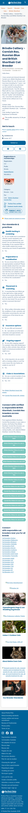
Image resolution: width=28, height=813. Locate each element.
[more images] (24, 27)
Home (3, 8)
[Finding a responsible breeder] (14, 690)
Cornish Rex (7, 200)
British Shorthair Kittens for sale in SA (14, 457)
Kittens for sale (6, 753)
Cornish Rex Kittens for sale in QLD (14, 510)
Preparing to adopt (7, 768)
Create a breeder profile (9, 780)
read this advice (10, 130)
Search (10, 8)
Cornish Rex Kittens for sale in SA (14, 500)
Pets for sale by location (9, 759)
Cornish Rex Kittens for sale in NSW (14, 486)
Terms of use (6, 728)
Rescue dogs (6, 745)
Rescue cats (5, 748)
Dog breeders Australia (9, 737)
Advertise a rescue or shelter (11, 782)
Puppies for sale (7, 751)
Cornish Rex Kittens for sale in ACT (14, 520)
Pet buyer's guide (7, 773)
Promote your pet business (10, 785)
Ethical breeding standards (10, 715)
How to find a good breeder (10, 765)
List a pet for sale (7, 777)
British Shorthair (14, 11)
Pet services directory (8, 756)
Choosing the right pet (9, 762)
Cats (5, 11)
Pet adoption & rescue (8, 743)
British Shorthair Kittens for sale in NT (14, 461)
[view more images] (14, 34)
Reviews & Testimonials (9, 723)
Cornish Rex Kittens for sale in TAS (14, 515)
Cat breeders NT (7, 570)
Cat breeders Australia (9, 740)
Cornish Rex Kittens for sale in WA (14, 496)
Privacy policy (6, 726)
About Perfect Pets (7, 713)
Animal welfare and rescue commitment (10, 719)
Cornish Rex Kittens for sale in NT (14, 505)
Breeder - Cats (19, 8)
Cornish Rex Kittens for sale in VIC (14, 491)
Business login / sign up (9, 788)
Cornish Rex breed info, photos (14, 395)
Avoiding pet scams (8, 771)
